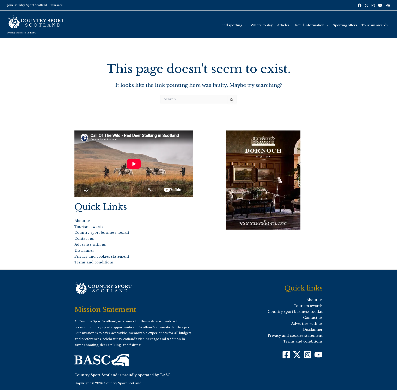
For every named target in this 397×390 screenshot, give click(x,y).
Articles (283, 25)
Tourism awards (374, 25)
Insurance (56, 5)
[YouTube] (380, 5)
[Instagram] (373, 5)
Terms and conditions (94, 262)
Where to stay (262, 25)
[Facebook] (359, 5)
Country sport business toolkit (101, 232)
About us (82, 221)
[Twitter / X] (366, 5)
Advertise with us (90, 244)
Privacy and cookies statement (101, 256)
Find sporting (231, 25)
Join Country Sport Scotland (27, 5)
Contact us (84, 238)
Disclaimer (84, 250)
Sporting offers (345, 25)
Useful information (308, 25)
